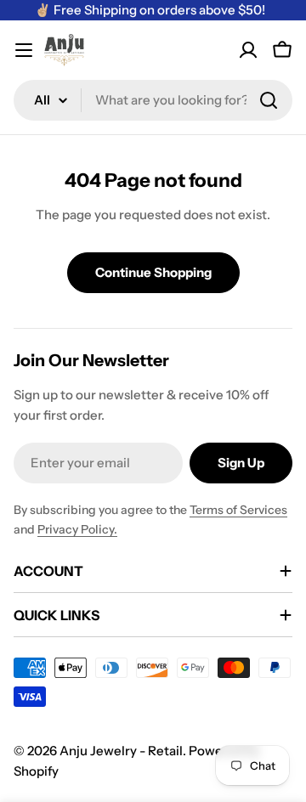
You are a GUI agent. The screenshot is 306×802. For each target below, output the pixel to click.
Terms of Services (238, 509)
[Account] (248, 50)
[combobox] (153, 100)
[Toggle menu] (24, 50)
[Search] (268, 100)
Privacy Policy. (77, 529)
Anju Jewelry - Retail (121, 751)
